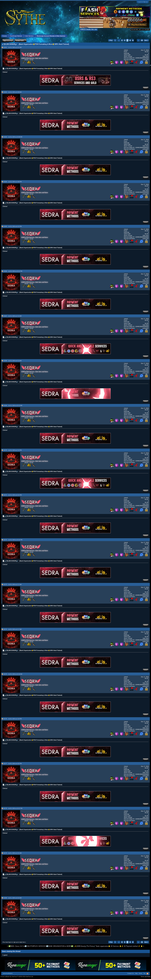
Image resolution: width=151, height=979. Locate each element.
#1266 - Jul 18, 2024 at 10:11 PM (12, 271)
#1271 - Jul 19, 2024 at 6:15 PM (12, 495)
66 (133, 40)
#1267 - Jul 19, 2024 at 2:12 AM (12, 316)
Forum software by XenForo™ (17, 976)
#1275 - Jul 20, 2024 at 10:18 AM (12, 674)
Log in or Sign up (142, 1)
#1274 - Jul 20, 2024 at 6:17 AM (12, 629)
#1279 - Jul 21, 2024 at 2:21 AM (12, 853)
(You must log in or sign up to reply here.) (14, 942)
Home (140, 973)
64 (127, 40)
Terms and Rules (145, 976)
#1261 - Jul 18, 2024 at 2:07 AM (12, 47)
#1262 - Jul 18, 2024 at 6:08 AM (12, 92)
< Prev (111, 40)
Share (145, 88)
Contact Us (130, 973)
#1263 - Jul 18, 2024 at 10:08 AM (12, 137)
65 (130, 40)
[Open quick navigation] (148, 36)
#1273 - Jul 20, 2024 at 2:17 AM (12, 584)
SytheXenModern (8, 973)
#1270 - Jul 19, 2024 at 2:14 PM (12, 450)
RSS (147, 973)
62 (122, 40)
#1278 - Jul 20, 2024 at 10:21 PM (12, 808)
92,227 (147, 51)
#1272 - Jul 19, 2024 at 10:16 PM (12, 539)
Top (144, 973)
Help (136, 973)
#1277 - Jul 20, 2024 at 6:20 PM (12, 763)
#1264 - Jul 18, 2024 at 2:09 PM (12, 181)
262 (142, 40)
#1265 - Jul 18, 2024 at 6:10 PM (12, 226)
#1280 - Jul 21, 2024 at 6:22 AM (12, 898)
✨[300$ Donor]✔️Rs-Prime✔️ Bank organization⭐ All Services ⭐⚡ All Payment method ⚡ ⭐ (108, 946)
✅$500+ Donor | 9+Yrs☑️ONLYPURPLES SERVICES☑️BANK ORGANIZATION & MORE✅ (40, 946)
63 (124, 40)
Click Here (146, 56)
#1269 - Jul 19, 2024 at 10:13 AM (12, 405)
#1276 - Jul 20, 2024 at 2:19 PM (12, 718)
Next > (146, 40)
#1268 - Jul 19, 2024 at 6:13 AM (12, 360)
